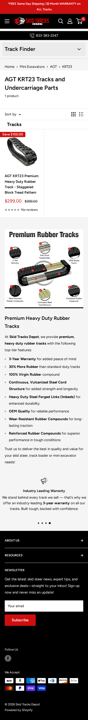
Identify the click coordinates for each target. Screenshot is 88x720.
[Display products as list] (81, 114)
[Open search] (60, 21)
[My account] (70, 21)
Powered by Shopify (19, 710)
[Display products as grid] (73, 114)
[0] (79, 21)
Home (9, 67)
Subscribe (20, 620)
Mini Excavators (32, 67)
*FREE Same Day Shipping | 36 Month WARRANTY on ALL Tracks (44, 6)
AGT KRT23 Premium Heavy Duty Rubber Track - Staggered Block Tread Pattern (21, 184)
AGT (53, 67)
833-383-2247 (47, 35)
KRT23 (67, 67)
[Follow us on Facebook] (8, 658)
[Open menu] (7, 21)
